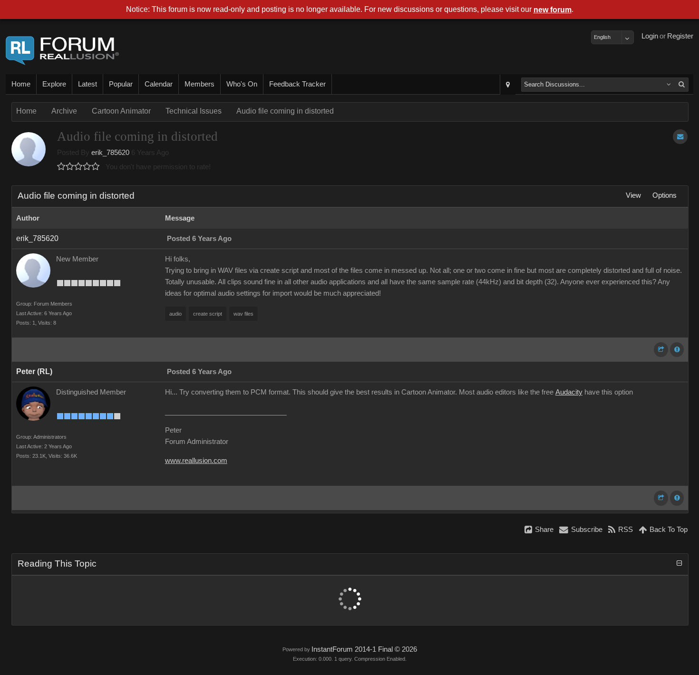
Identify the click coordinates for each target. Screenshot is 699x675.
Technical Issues (193, 111)
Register (680, 36)
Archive (64, 111)
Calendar (159, 84)
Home (20, 84)
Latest (87, 84)
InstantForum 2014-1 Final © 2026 (364, 649)
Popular (121, 84)
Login (649, 36)
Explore (54, 84)
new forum (553, 10)
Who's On (241, 84)
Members (199, 84)
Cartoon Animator (121, 111)
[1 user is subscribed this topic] (680, 136)
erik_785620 (110, 152)
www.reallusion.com (196, 460)
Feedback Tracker (297, 84)
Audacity (568, 392)
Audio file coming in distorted (285, 111)
